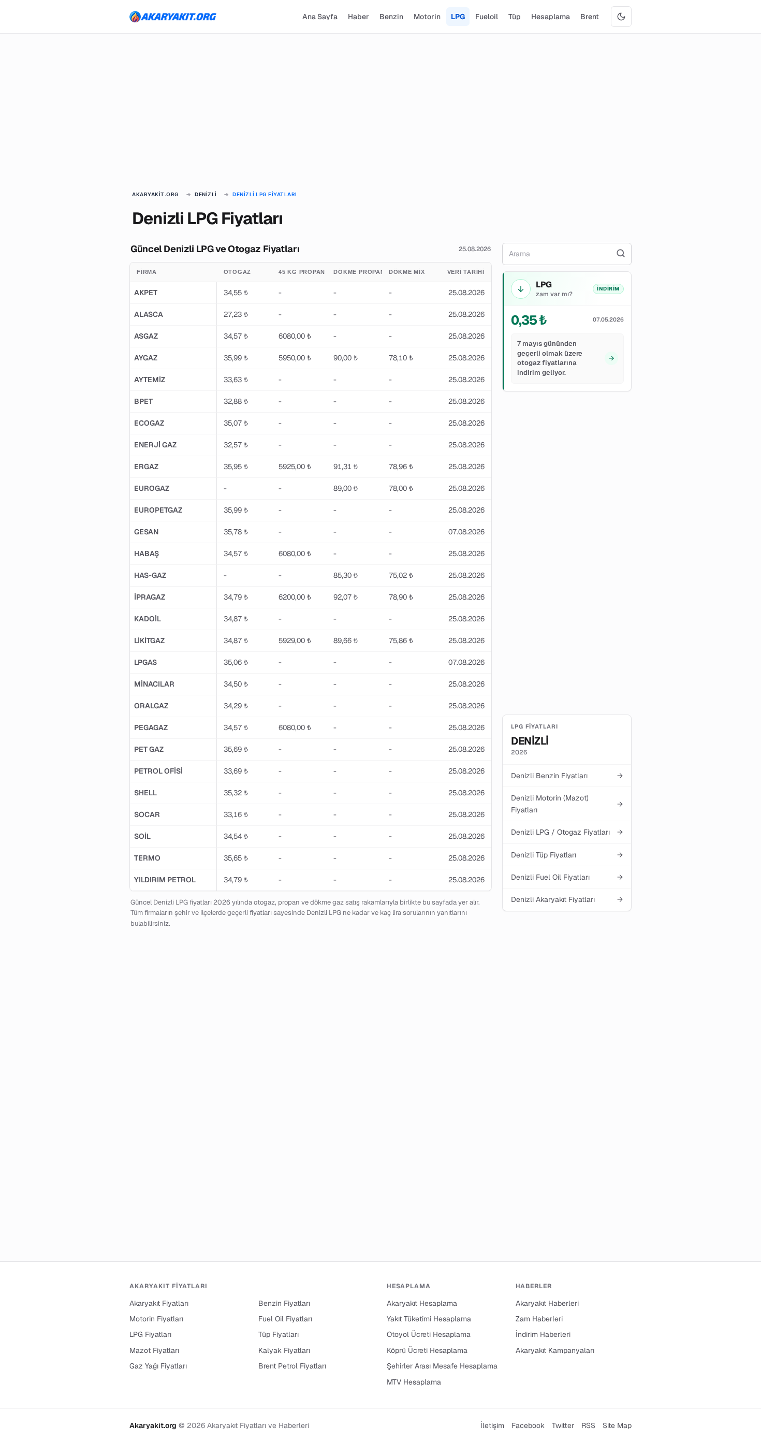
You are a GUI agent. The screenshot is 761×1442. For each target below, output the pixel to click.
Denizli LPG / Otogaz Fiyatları (567, 832)
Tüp (514, 16)
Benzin (391, 16)
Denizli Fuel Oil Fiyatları (567, 877)
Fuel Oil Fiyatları (285, 1318)
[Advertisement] (380, 113)
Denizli (206, 194)
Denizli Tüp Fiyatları (567, 855)
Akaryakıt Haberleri (547, 1303)
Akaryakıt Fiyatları (158, 1303)
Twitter (563, 1425)
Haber (358, 16)
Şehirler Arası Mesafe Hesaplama (442, 1366)
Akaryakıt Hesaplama (422, 1303)
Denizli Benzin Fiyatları (567, 775)
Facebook (528, 1425)
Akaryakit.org (155, 194)
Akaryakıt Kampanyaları (555, 1350)
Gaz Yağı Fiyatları (158, 1366)
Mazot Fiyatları (154, 1350)
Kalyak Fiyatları (284, 1350)
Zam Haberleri (539, 1318)
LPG (458, 16)
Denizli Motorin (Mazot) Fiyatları (567, 803)
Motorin (427, 16)
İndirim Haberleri (543, 1334)
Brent (589, 16)
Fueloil (486, 16)
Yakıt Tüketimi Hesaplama (429, 1318)
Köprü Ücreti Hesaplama (427, 1350)
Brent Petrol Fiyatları (292, 1366)
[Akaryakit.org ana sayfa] (172, 16)
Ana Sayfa (320, 16)
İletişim (492, 1425)
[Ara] (620, 253)
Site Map (617, 1425)
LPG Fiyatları (150, 1334)
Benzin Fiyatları (284, 1303)
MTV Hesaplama (414, 1382)
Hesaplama (550, 16)
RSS (588, 1425)
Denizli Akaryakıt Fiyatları (567, 899)
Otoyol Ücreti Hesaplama (429, 1334)
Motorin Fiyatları (156, 1318)
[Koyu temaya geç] (621, 16)
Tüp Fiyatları (278, 1334)
